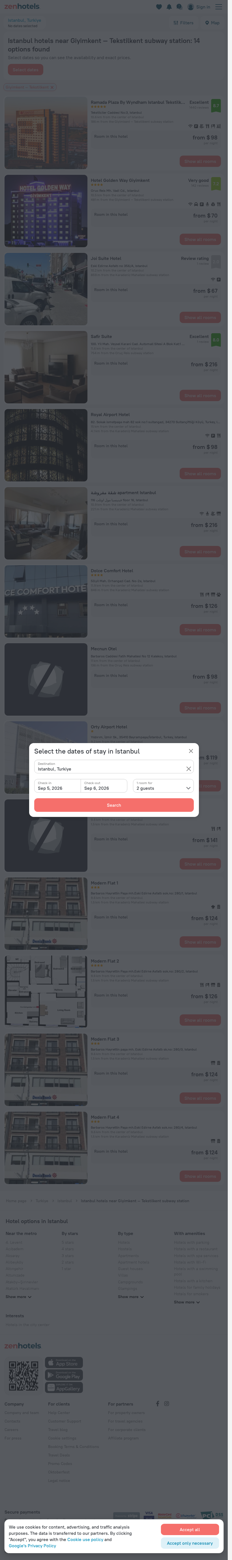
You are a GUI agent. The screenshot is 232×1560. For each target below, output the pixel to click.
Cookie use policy (85, 1539)
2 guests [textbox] (145, 788)
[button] (188, 768)
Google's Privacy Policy (32, 1545)
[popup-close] (191, 751)
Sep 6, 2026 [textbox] (96, 788)
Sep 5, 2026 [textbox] (50, 788)
